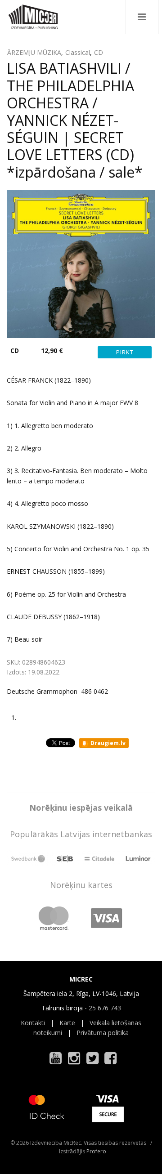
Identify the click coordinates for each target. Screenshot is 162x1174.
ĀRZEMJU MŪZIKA (34, 52)
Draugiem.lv (107, 743)
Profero (96, 1151)
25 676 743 (105, 1008)
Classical (77, 52)
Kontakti (33, 1022)
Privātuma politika (102, 1032)
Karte (67, 1022)
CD (98, 52)
